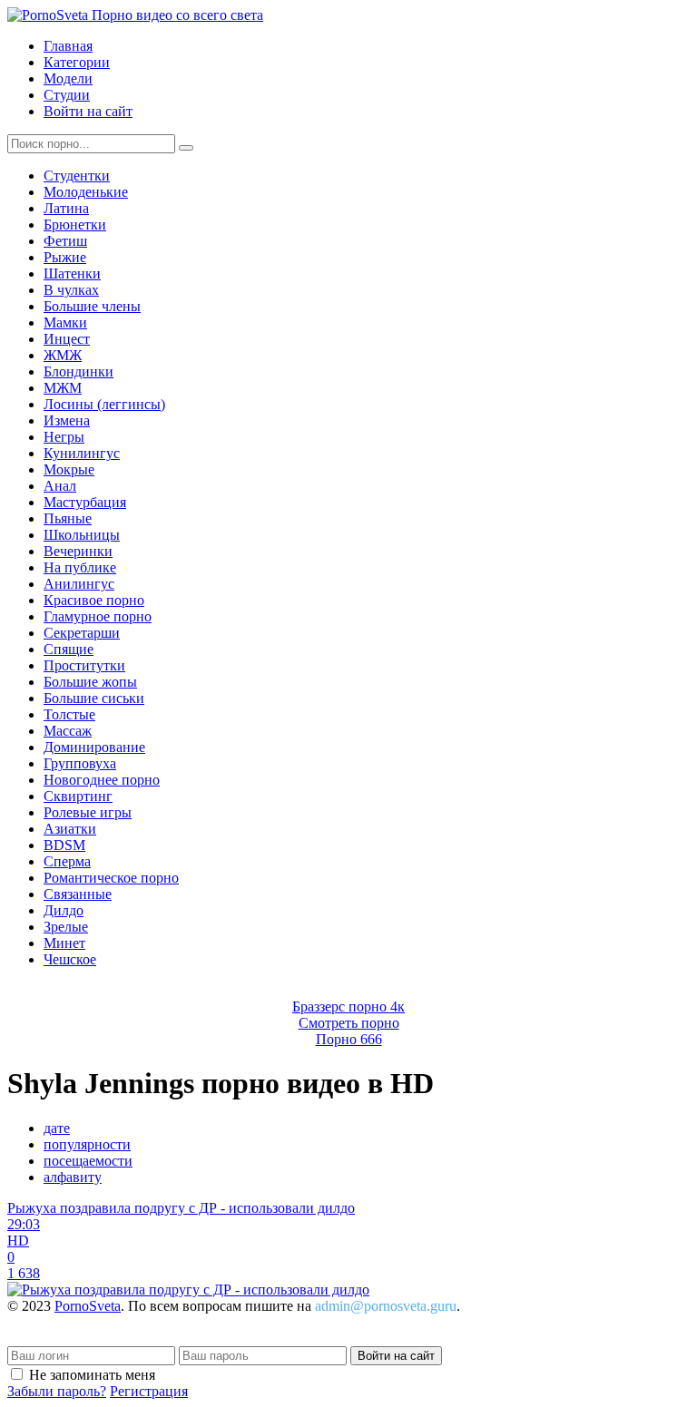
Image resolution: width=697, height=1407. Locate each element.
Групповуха (80, 763)
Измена (67, 420)
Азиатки (70, 828)
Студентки (77, 175)
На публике (80, 567)
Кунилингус (82, 453)
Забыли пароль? (56, 1391)
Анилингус (79, 583)
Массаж (68, 730)
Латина (66, 208)
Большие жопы (90, 681)
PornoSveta (87, 1306)
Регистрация (149, 1391)
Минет (64, 943)
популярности (87, 1144)
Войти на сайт (88, 111)
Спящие (68, 649)
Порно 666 (349, 1039)
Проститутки (84, 665)
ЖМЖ (63, 355)
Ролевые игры (88, 812)
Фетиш (65, 241)
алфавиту (73, 1177)
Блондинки (78, 371)
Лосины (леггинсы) (104, 404)
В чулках (71, 290)
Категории (77, 62)
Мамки (65, 322)
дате (57, 1128)
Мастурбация (85, 502)
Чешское (70, 959)
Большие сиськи (94, 698)
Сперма (67, 861)
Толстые (69, 714)
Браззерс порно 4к (348, 1006)
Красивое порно (94, 600)
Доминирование (94, 747)
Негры (64, 437)
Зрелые (66, 926)
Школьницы (82, 534)
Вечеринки (78, 551)
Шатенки (72, 273)
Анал (60, 485)
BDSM (64, 845)
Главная (68, 46)
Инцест (67, 339)
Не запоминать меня (92, 1375)
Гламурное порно (98, 616)
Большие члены (92, 306)
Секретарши (82, 632)
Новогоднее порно (102, 779)
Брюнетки (75, 224)
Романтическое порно (111, 877)
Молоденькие (86, 192)
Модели (68, 78)
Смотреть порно (349, 1023)
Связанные (78, 894)
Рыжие (65, 257)
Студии (67, 95)
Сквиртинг (78, 796)
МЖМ (63, 388)
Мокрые (69, 469)
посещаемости (88, 1160)
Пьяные (68, 518)
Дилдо (63, 910)
